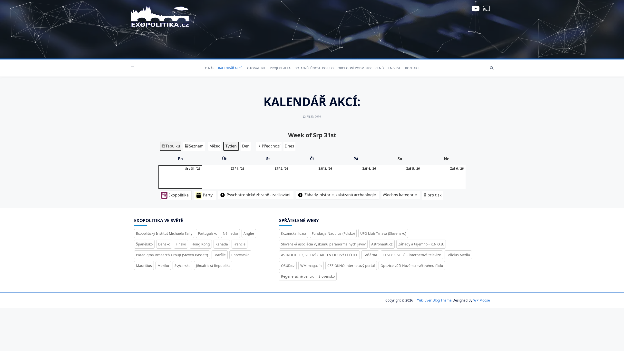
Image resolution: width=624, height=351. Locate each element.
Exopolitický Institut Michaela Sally (164, 233)
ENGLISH (394, 68)
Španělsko (144, 244)
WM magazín (311, 265)
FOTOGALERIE (255, 68)
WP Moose (481, 300)
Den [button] (246, 146)
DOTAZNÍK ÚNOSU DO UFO (314, 68)
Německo (230, 233)
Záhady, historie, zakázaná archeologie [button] (340, 194)
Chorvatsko (240, 255)
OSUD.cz (288, 265)
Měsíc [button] (214, 146)
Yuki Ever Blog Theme (434, 300)
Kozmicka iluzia (293, 233)
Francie (239, 244)
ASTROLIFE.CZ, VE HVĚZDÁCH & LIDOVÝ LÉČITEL (319, 255)
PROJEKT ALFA (280, 68)
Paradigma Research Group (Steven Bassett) (172, 255)
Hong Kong (201, 244)
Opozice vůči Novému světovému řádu (411, 265)
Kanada (221, 244)
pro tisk (432, 196)
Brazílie (220, 255)
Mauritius (144, 265)
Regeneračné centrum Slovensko (308, 276)
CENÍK (379, 68)
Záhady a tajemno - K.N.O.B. (421, 244)
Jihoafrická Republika (213, 265)
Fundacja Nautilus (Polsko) (333, 233)
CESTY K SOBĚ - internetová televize (412, 255)
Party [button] (208, 195)
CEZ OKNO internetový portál (351, 265)
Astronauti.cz (382, 244)
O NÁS (209, 68)
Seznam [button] (194, 147)
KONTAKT (412, 68)
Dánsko (164, 244)
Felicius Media (458, 255)
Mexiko (163, 265)
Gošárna (370, 255)
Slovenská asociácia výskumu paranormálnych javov (323, 244)
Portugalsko (207, 233)
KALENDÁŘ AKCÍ (230, 68)
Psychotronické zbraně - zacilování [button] (258, 194)
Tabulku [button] (170, 147)
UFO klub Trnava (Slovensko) (383, 233)
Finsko (181, 244)
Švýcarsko (182, 265)
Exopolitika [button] (178, 195)
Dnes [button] (289, 146)
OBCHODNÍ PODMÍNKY (354, 68)
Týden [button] (231, 146)
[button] (269, 146)
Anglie (249, 233)
